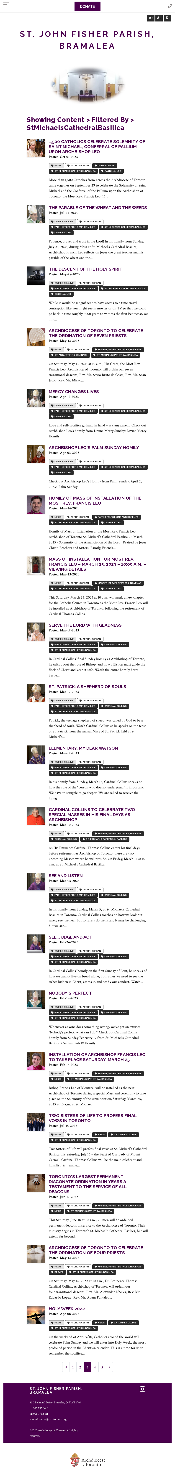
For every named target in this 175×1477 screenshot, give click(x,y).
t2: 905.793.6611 (39, 1414)
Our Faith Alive (64, 221)
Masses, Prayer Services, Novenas (119, 349)
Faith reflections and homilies (74, 227)
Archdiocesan (79, 165)
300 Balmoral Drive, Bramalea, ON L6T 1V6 (55, 1402)
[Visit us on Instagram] (142, 1389)
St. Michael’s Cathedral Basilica (74, 171)
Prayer (58, 1272)
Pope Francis (106, 165)
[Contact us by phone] (170, 6)
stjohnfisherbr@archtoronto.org (48, 1419)
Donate (87, 6)
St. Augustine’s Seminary (71, 355)
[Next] (109, 1367)
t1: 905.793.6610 (39, 1408)
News (58, 165)
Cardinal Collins (115, 644)
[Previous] (65, 1367)
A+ (151, 18)
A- (159, 18)
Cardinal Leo (112, 171)
